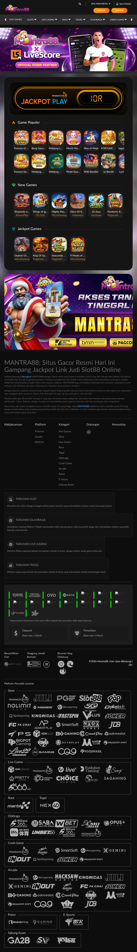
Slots (30, 20)
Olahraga (96, 20)
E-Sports (63, 479)
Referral (39, 442)
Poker (62, 474)
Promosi (39, 431)
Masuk (101, 10)
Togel (79, 20)
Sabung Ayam (66, 485)
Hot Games (15, 19)
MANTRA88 (83, 406)
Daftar (119, 10)
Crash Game (117, 20)
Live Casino (48, 20)
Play (60, 101)
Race (65, 20)
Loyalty (39, 437)
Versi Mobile (125, 4)
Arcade (62, 469)
